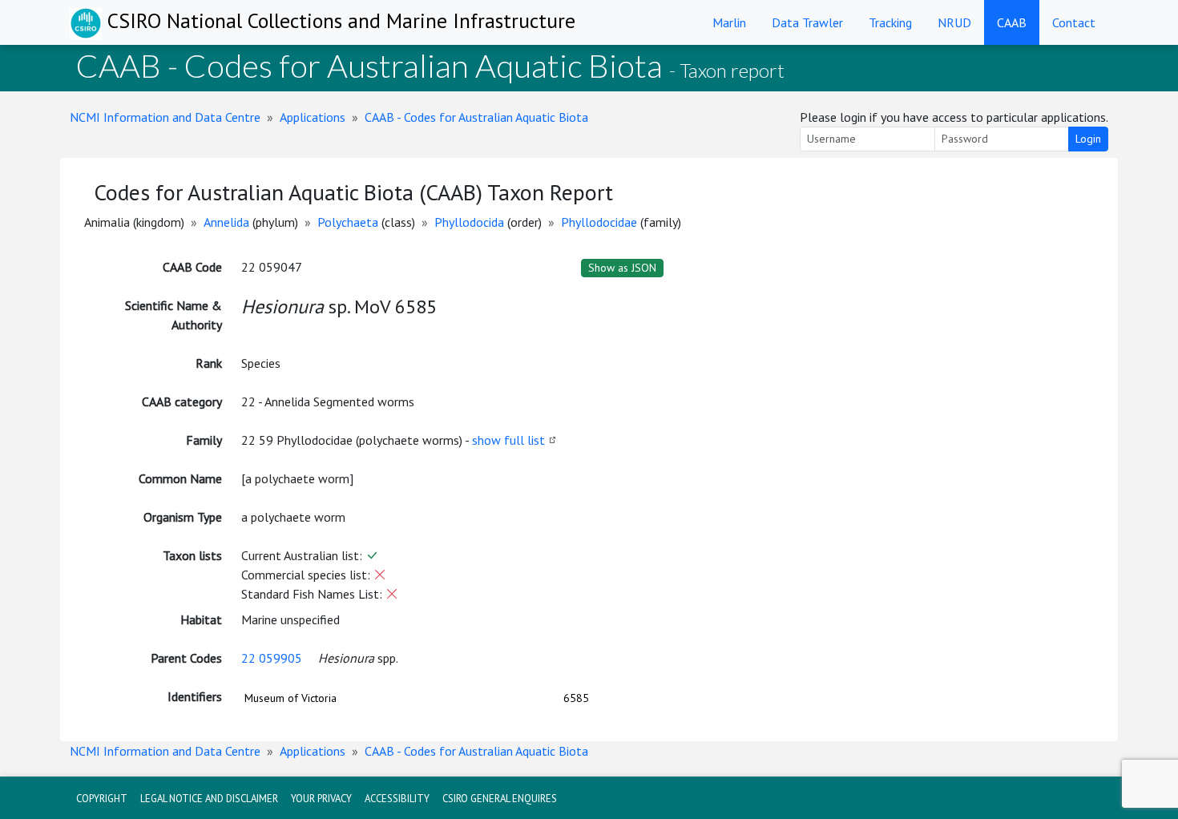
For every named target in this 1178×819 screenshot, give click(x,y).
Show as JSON (622, 267)
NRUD (954, 22)
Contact (1073, 22)
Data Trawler (807, 22)
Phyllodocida (469, 222)
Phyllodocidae (599, 222)
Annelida (226, 222)
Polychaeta (347, 222)
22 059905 (271, 658)
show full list (508, 440)
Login (1088, 138)
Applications (312, 117)
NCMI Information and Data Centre (165, 117)
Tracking (890, 22)
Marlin (729, 22)
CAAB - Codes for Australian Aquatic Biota (476, 117)
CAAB (1012, 22)
